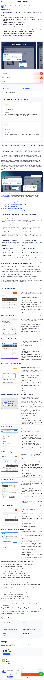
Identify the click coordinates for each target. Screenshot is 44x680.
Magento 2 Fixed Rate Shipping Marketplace (12, 208)
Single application (6, 635)
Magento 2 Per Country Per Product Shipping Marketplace (15, 204)
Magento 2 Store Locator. (17, 281)
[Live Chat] (41, 673)
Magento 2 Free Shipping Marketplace (11, 206)
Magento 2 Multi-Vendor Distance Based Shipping (14, 210)
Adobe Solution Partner (6, 77)
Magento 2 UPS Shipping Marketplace (11, 199)
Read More (7, 117)
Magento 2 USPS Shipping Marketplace (11, 201)
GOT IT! (9, 676)
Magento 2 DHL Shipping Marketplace (11, 202)
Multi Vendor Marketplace (13, 629)
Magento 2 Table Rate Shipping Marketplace (12, 212)
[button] (1, 2)
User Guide (27, 88)
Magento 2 (5, 629)
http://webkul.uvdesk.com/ (33, 611)
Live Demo (6, 88)
